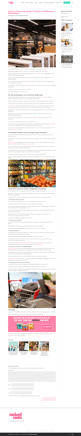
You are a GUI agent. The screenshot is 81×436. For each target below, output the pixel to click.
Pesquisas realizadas (12, 142)
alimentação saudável (13, 258)
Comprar (67, 2)
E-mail (9, 388)
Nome (9, 384)
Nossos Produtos (29, 2)
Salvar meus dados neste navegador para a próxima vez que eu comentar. (25, 395)
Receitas (41, 2)
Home (22, 2)
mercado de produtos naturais (24, 242)
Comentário (11, 370)
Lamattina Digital (33, 434)
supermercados (31, 144)
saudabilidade (39, 244)
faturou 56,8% (53, 123)
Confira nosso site (30, 431)
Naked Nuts (12, 15)
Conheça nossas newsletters (41, 431)
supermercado (32, 85)
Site (9, 392)
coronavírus (38, 73)
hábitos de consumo (37, 117)
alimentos (16, 129)
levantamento (13, 105)
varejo (43, 97)
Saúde (36, 2)
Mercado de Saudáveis (49, 2)
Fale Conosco (59, 2)
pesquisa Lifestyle (12, 248)
